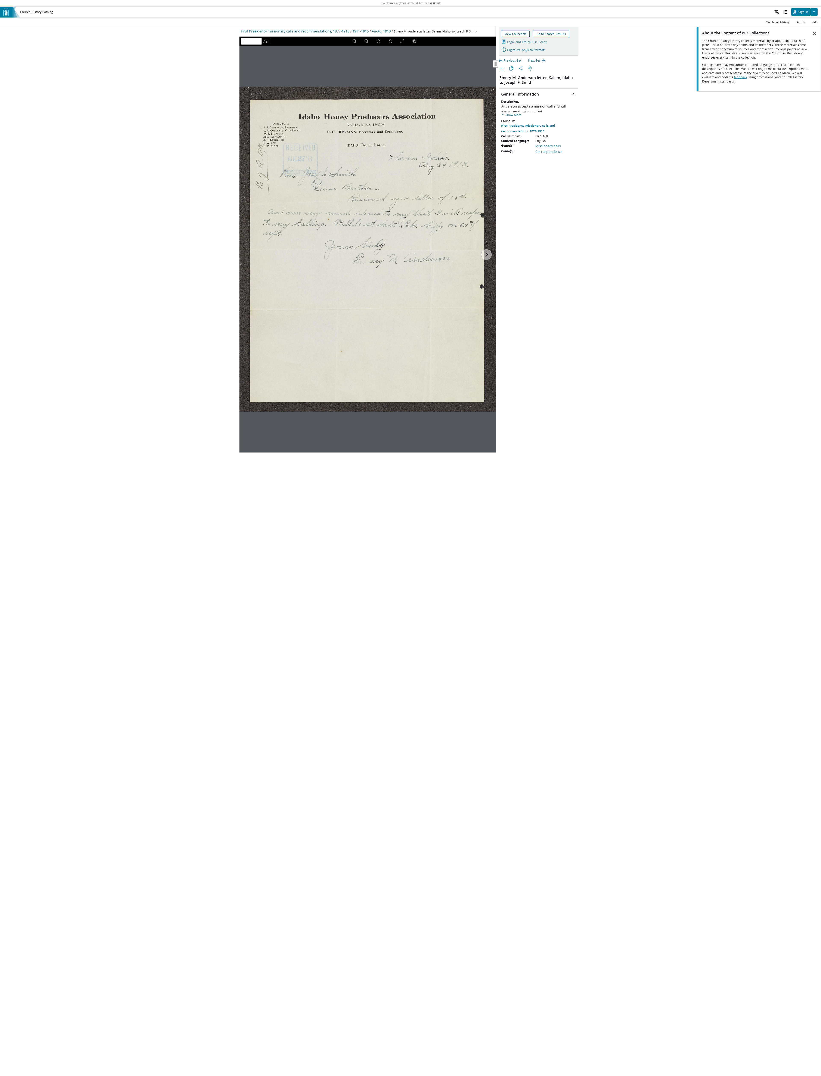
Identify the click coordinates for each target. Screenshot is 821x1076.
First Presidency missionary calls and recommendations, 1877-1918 (295, 31)
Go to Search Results (551, 34)
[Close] (814, 33)
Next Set (534, 60)
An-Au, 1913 (381, 31)
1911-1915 (360, 31)
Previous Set (512, 60)
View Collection (515, 34)
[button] (511, 114)
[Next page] (486, 254)
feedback (740, 77)
